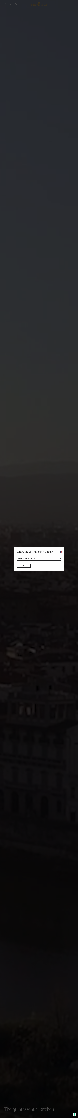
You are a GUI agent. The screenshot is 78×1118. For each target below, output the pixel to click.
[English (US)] (61, 552)
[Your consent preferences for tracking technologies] (74, 1114)
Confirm (23, 565)
